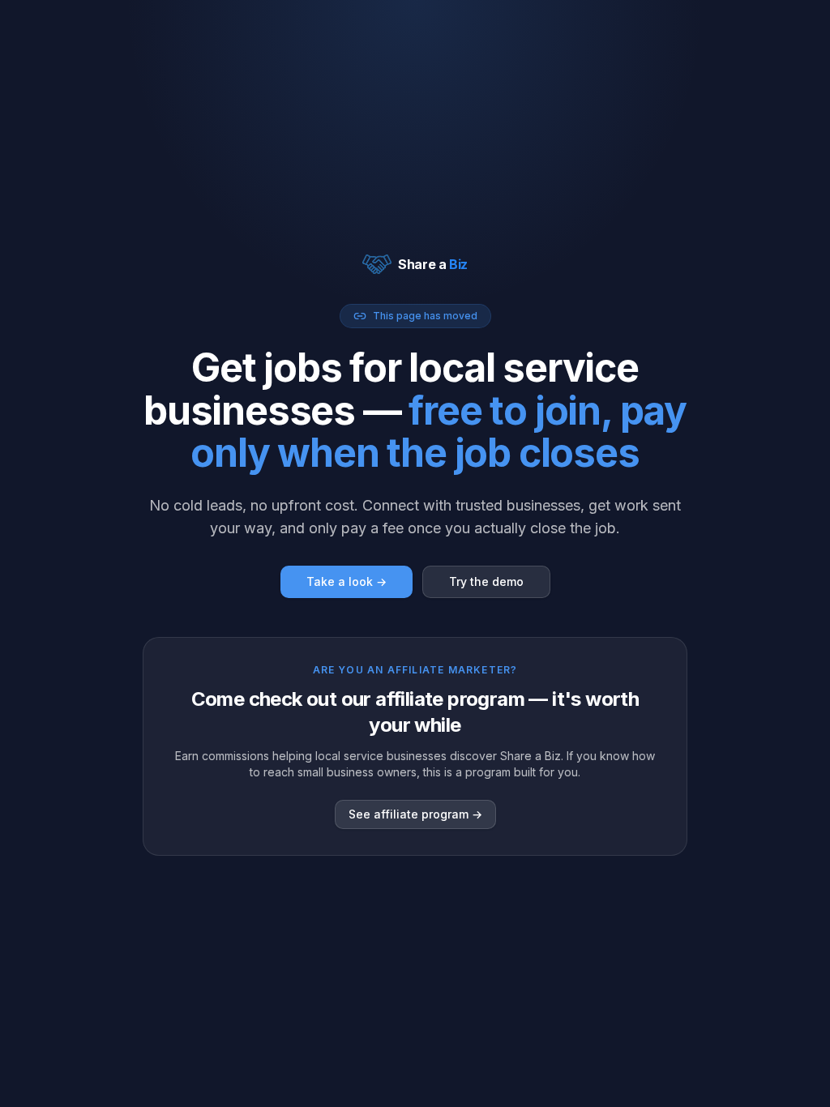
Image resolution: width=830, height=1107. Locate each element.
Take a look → (346, 581)
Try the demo (486, 581)
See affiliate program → (415, 814)
